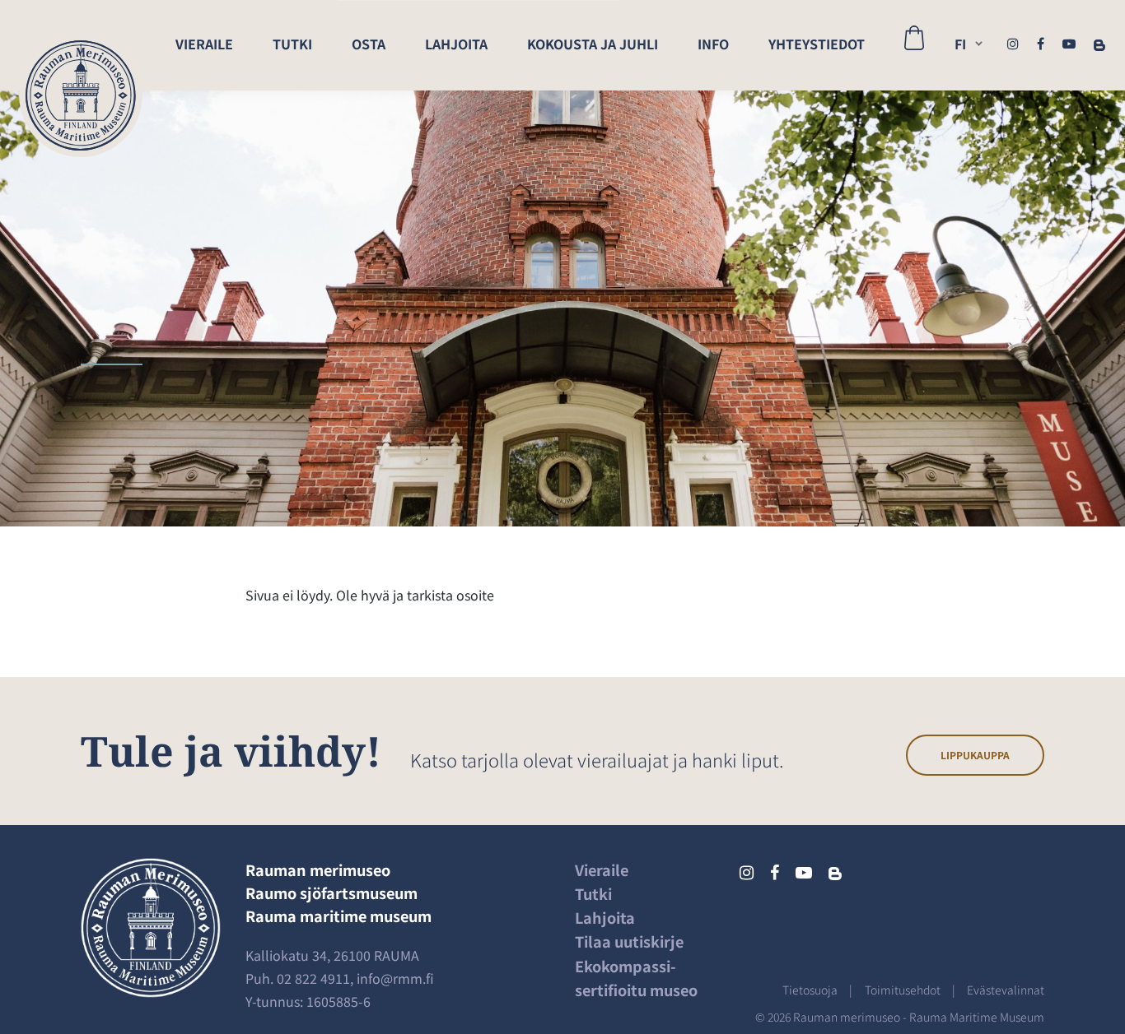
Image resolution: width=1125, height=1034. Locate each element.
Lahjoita (456, 43)
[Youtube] (1069, 43)
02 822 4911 (313, 978)
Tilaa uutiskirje (629, 941)
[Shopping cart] (914, 45)
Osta (368, 43)
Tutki (292, 43)
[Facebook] (1040, 43)
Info (713, 43)
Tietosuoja (810, 989)
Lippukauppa (975, 755)
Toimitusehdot (903, 989)
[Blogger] (1099, 43)
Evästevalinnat (1005, 989)
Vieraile (204, 43)
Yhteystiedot (816, 43)
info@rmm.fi (395, 978)
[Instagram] (1013, 43)
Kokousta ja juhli (592, 43)
